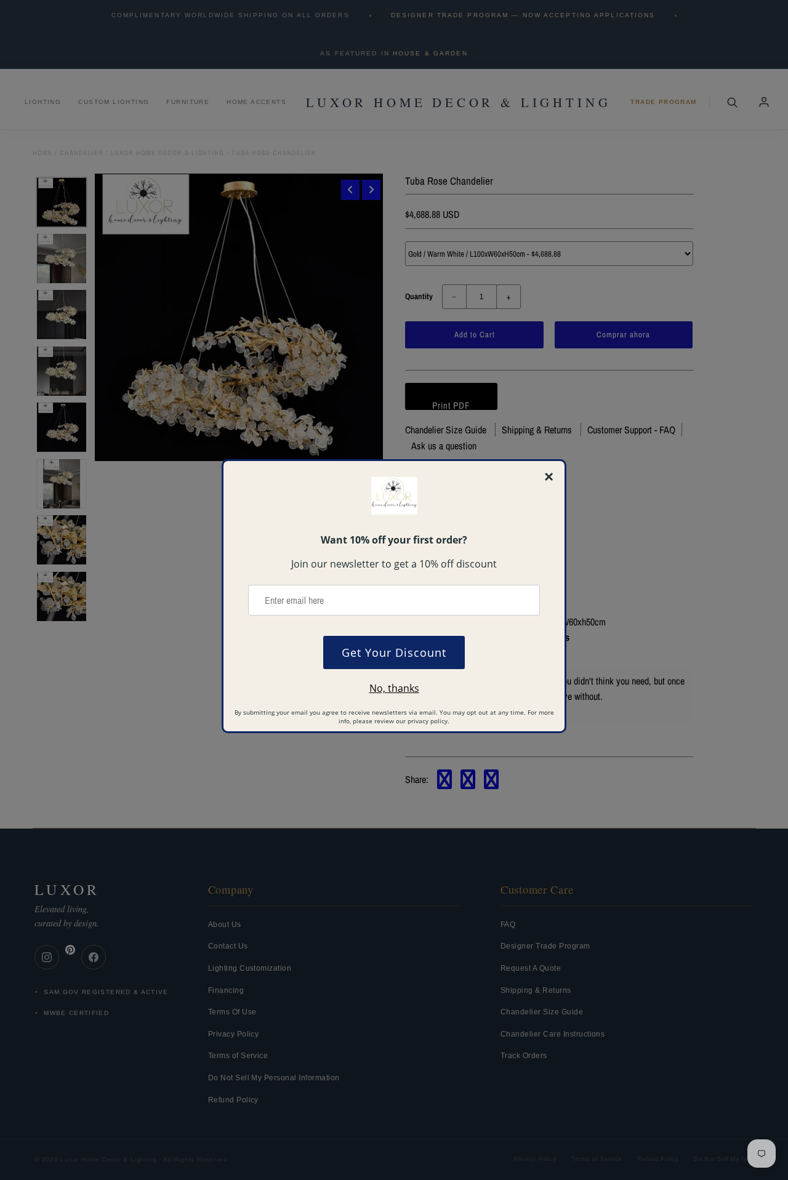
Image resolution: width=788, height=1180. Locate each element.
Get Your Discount (394, 652)
